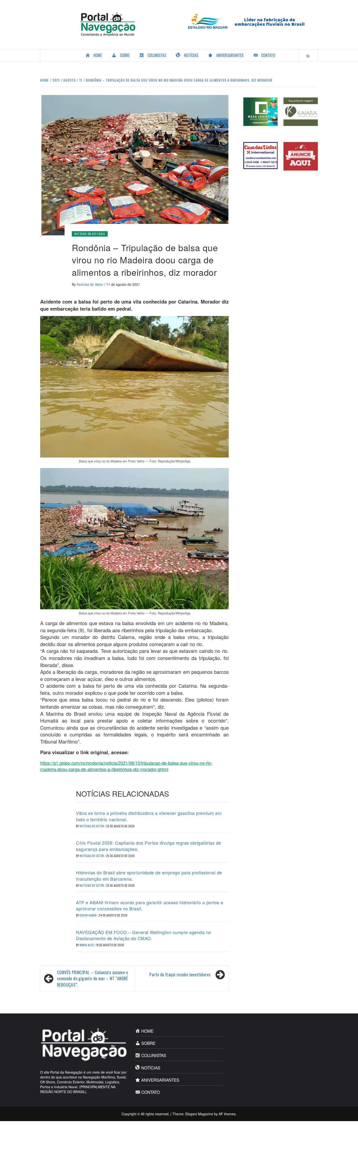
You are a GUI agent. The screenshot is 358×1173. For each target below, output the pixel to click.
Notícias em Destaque (89, 234)
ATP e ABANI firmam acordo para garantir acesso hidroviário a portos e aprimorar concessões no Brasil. (149, 905)
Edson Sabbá (88, 915)
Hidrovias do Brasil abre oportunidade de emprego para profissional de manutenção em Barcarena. (149, 875)
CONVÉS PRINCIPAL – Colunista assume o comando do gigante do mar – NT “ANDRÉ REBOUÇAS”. (92, 978)
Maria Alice (87, 945)
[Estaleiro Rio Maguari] (250, 20)
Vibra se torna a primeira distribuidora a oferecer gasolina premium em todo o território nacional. (149, 816)
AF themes (227, 1113)
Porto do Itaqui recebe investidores (179, 974)
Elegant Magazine (199, 1113)
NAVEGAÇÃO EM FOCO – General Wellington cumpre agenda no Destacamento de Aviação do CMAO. (143, 935)
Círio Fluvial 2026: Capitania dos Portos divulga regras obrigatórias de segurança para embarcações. (148, 845)
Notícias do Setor (90, 284)
